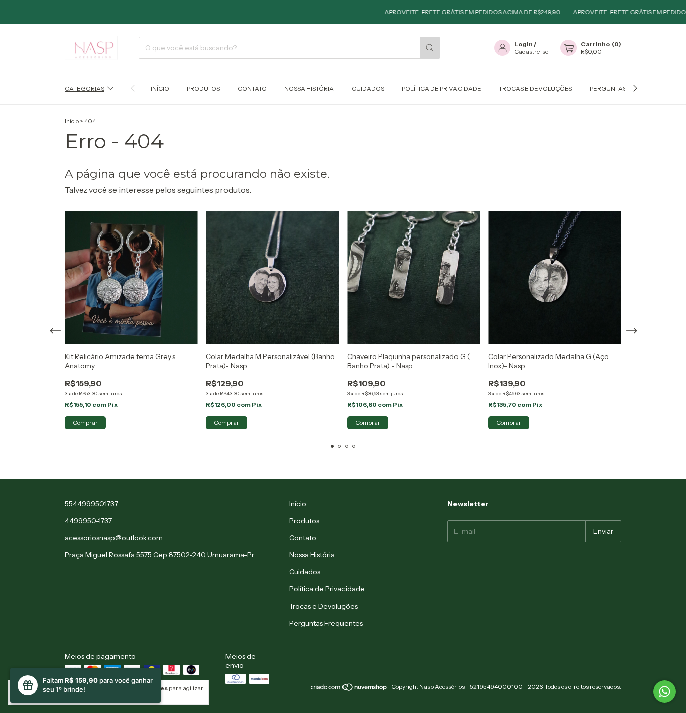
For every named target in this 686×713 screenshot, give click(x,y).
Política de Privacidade (441, 88)
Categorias (84, 88)
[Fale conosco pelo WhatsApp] (664, 691)
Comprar (85, 422)
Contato (252, 88)
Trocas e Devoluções (535, 88)
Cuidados (368, 88)
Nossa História (309, 88)
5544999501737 (91, 503)
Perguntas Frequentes (326, 623)
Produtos (203, 88)
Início (160, 88)
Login (523, 44)
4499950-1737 (88, 520)
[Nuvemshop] (349, 689)
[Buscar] (430, 48)
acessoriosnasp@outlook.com (114, 537)
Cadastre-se (531, 51)
